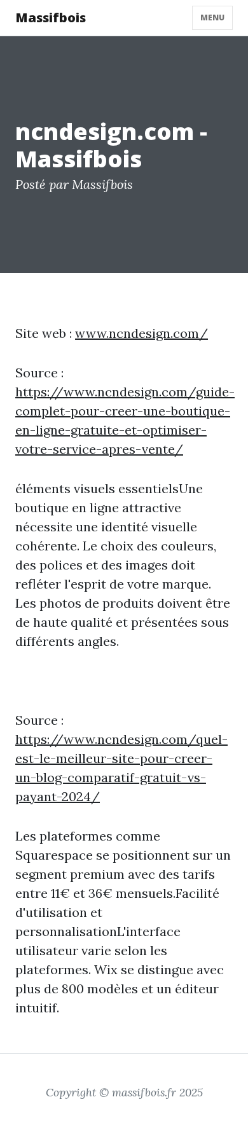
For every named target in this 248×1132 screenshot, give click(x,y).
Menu (212, 17)
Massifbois (50, 17)
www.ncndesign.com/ (141, 333)
